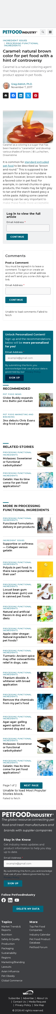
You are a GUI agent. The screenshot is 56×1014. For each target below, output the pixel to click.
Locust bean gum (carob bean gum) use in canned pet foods (18, 593)
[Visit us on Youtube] (17, 900)
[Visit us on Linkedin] (10, 900)
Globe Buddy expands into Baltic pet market (18, 399)
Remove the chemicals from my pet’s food (18, 701)
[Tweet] (28, 95)
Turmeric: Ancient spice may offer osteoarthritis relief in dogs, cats (19, 659)
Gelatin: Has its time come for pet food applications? (16, 483)
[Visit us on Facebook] (3, 900)
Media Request (37, 1001)
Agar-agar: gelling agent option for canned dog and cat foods (16, 725)
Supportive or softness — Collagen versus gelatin (18, 547)
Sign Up (14, 377)
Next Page (31, 785)
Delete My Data (28, 908)
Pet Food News (12, 394)
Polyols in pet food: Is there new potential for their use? (18, 571)
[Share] (13, 95)
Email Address (16, 222)
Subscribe (14, 998)
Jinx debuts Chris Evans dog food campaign (19, 422)
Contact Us (19, 1001)
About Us (42, 998)
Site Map (39, 1005)
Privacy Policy (23, 1005)
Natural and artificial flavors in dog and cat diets (17, 615)
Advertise (28, 998)
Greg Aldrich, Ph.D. (21, 84)
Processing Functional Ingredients (21, 44)
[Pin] (35, 95)
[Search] (43, 32)
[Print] (6, 95)
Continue (17, 236)
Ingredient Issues (15, 40)
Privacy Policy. (33, 371)
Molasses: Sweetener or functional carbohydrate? (17, 462)
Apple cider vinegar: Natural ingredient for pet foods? (17, 637)
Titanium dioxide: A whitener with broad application (16, 681)
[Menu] (50, 32)
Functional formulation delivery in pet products (19, 525)
